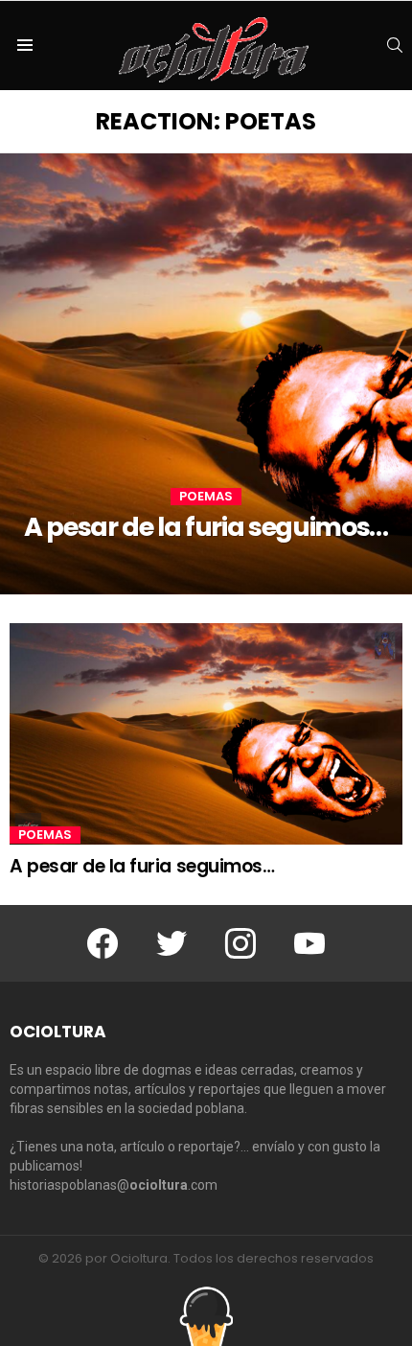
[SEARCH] (394, 45)
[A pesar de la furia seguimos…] (206, 373)
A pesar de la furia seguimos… (142, 866)
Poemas (206, 496)
